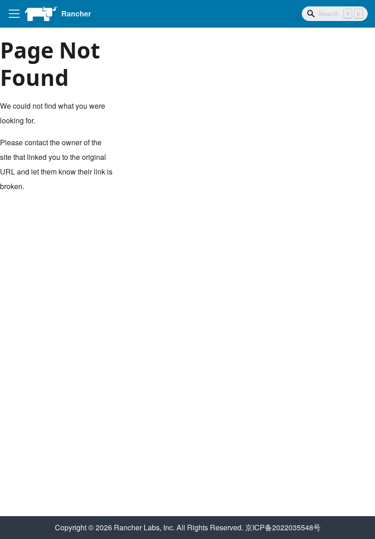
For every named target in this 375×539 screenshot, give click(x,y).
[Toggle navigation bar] (14, 14)
